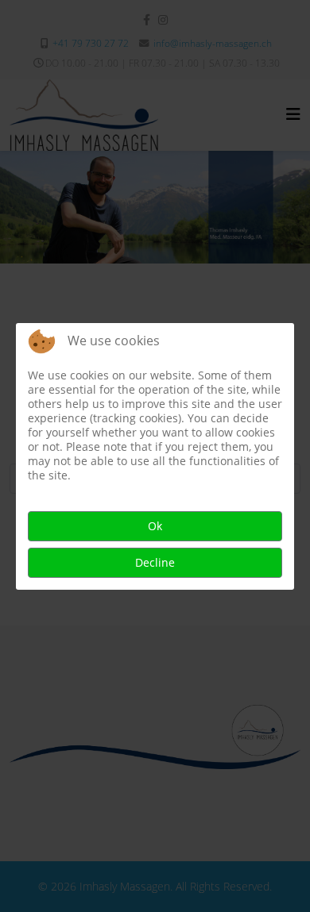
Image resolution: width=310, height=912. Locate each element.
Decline (155, 562)
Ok (155, 525)
